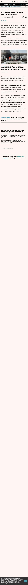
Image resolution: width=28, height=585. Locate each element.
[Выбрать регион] (17, 1)
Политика (8, 10)
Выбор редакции (5, 6)
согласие (19, 580)
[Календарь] (12, 1)
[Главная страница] (1, 1)
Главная (3, 10)
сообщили (4, 32)
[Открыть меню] (26, 1)
